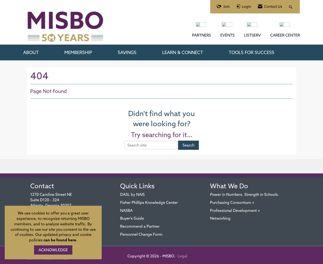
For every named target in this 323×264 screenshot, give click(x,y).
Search (188, 145)
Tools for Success (251, 52)
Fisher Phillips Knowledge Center (149, 202)
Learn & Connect (182, 52)
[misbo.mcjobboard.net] (285, 27)
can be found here (60, 240)
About (31, 52)
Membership (78, 52)
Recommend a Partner (140, 226)
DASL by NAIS (132, 194)
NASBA (126, 210)
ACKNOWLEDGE (53, 249)
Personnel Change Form (141, 234)
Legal (182, 256)
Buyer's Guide (132, 218)
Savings (127, 52)
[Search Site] (291, 7)
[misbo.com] (201, 27)
